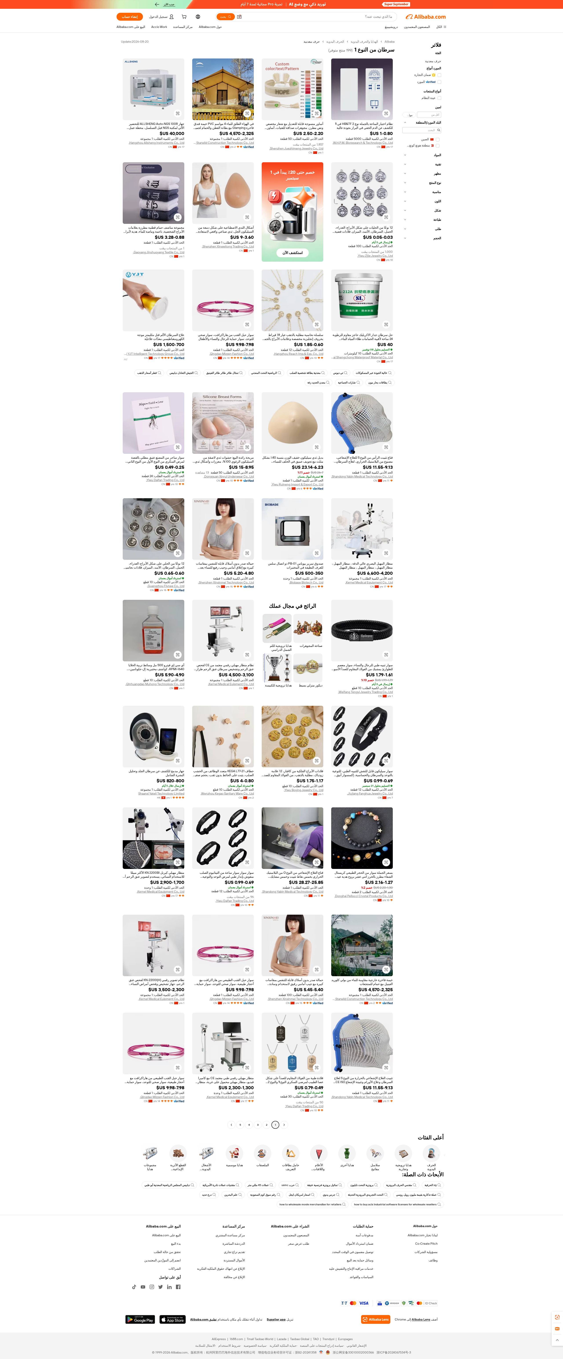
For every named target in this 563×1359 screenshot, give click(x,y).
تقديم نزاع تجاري (234, 1252)
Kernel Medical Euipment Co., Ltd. (231, 684)
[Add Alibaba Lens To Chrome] (375, 1319)
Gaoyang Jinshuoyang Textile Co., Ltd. (158, 252)
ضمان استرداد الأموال (359, 1243)
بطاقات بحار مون (377, 382)
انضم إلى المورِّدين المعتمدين (162, 1260)
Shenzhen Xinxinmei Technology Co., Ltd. (226, 582)
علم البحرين (231, 1194)
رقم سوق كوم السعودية (263, 1194)
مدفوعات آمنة (364, 1235)
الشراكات (174, 1268)
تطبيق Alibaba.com (203, 1319)
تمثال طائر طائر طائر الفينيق (222, 372)
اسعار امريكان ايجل (299, 1194)
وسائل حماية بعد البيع (360, 1260)
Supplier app (276, 1319)
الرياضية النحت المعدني (264, 372)
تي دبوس (338, 372)
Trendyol (328, 1339)
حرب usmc (288, 1185)
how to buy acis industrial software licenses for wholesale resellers (395, 1204)
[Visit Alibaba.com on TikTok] (134, 1287)
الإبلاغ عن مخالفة (234, 1277)
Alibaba (390, 41)
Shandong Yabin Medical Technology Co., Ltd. (362, 476)
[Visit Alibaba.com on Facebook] (178, 1287)
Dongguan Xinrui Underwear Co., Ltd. (229, 476)
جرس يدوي (329, 1194)
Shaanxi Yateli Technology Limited (161, 793)
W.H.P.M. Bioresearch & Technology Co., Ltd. (363, 142)
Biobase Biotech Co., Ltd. (306, 582)
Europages (345, 1339)
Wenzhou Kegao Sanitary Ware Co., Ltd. (227, 793)
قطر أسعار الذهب (147, 372)
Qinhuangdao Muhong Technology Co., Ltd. (155, 684)
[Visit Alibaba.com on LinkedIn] (169, 1287)
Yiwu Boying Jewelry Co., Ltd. (303, 790)
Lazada (281, 1339)
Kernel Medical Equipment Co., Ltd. (369, 582)
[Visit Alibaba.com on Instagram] (151, 1287)
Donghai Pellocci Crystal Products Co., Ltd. (364, 896)
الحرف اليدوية (335, 41)
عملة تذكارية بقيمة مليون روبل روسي (416, 1194)
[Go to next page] (231, 1125)
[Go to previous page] (284, 1125)
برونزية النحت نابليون (361, 1185)
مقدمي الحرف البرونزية (399, 1185)
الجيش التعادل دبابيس (182, 372)
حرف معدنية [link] (312, 41)
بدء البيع (176, 1243)
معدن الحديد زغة (316, 382)
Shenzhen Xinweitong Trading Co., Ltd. (228, 246)
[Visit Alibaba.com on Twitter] (160, 1287)
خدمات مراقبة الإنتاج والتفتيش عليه (351, 1268)
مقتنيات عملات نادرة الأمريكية (219, 1185)
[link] (557, 1317)
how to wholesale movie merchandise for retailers (310, 1204)
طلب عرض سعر (298, 1243)
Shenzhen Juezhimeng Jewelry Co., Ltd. (296, 148)
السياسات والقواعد (361, 1277)
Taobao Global (299, 1339)
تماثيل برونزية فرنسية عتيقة (322, 1185)
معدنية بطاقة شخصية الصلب (305, 372)
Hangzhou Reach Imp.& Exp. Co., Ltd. (298, 354)
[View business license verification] (321, 1352)
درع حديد (207, 1194)
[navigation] (422, 584)
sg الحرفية (431, 1185)
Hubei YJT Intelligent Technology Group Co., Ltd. (153, 354)
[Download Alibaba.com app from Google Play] (140, 1319)
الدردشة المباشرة (234, 1243)
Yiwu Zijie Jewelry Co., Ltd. (375, 255)
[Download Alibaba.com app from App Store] (172, 1319)
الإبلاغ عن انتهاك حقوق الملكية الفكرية (221, 1268)
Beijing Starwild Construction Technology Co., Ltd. (223, 142)
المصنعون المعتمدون (296, 1235)
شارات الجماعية (347, 382)
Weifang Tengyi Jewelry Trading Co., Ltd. (365, 692)
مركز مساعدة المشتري (230, 1235)
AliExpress (219, 1339)
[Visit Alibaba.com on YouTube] (143, 1287)
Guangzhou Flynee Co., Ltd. (165, 586)
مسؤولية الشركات (426, 1252)
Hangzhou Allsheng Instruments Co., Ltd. (156, 142)
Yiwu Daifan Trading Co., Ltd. (165, 480)
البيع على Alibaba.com (166, 1235)
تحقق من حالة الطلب (167, 1252)
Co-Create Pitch (426, 1243)
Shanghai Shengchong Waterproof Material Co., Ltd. (362, 357)
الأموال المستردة (234, 1260)
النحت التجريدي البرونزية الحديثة (365, 1194)
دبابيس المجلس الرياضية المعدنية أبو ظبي (167, 1185)
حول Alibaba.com (425, 1226)
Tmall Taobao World (260, 1339)
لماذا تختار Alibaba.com (423, 1235)
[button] (239, 16)
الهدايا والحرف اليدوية (364, 41)
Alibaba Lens (421, 1319)
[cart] (183, 17)
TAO (316, 1339)
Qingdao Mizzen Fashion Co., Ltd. (231, 354)
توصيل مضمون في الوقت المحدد (352, 1252)
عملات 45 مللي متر (258, 1185)
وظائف (433, 1260)
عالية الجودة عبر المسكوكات (371, 372)
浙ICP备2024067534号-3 (394, 1352)
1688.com (236, 1339)
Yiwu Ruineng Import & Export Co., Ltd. (297, 484)
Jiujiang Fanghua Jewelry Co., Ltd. (370, 793)
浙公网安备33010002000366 (353, 1352)
